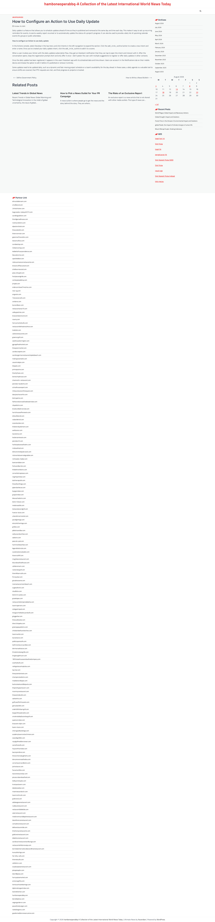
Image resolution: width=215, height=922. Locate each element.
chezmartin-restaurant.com (21, 380)
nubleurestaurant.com (19, 806)
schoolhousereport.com (20, 387)
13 (177, 89)
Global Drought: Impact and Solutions (167, 117)
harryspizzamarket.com (20, 877)
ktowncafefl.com (17, 555)
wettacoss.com (17, 430)
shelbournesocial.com (19, 269)
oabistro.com (16, 537)
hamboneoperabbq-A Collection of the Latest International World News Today (107, 4)
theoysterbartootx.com (19, 673)
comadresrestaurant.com (20, 824)
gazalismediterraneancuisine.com (23, 913)
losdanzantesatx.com (19, 437)
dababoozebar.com (18, 788)
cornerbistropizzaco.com (20, 473)
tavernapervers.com (19, 605)
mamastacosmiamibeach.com (22, 584)
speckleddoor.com (18, 258)
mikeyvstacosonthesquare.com (22, 391)
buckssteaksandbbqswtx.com (22, 684)
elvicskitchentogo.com (19, 523)
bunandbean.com (18, 305)
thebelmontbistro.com (19, 469)
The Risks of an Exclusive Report (125, 93)
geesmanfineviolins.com (20, 237)
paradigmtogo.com (18, 519)
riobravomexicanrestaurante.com (23, 262)
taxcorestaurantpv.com (20, 773)
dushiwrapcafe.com (18, 480)
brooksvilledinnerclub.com (20, 409)
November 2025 (160, 59)
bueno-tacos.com (18, 727)
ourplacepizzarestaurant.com (21, 866)
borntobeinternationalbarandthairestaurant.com (28, 849)
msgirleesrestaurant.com (20, 559)
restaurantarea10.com (19, 308)
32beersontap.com (18, 248)
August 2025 (159, 71)
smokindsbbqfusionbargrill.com (22, 716)
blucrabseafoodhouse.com (20, 562)
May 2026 (158, 35)
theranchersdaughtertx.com (21, 756)
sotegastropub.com (18, 609)
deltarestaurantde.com (19, 827)
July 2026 (158, 27)
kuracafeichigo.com (18, 852)
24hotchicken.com (18, 208)
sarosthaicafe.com (18, 745)
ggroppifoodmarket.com (20, 344)
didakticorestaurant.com (20, 838)
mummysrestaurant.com (20, 691)
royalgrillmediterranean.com (21, 741)
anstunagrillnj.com (18, 881)
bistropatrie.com (17, 398)
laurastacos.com (17, 638)
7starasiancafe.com (18, 298)
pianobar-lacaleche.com (20, 384)
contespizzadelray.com (19, 280)
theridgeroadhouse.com (20, 219)
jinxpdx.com (16, 283)
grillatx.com (16, 527)
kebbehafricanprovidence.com (22, 251)
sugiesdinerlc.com (18, 587)
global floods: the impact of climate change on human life (173, 125)
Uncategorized (17, 17)
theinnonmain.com (18, 233)
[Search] (200, 11)
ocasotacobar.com (18, 423)
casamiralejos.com (18, 362)
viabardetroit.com (18, 419)
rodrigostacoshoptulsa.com (21, 666)
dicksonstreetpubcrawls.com (21, 451)
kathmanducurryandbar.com (21, 645)
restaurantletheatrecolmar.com (22, 326)
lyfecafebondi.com (18, 416)
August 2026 (159, 23)
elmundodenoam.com (19, 201)
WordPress (161, 919)
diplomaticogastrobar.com (20, 888)
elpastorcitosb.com (18, 226)
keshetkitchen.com (18, 891)
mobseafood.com (18, 448)
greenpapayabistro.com (20, 627)
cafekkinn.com (17, 863)
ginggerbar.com (17, 616)
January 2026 (159, 51)
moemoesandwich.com (20, 791)
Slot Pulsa (159, 144)
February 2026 (160, 47)
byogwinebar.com (18, 491)
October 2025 (159, 63)
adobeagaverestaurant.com (21, 802)
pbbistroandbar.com (18, 530)
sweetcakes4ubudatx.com (20, 552)
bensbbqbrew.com (18, 899)
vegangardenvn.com (19, 902)
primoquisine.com (18, 369)
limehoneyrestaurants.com (21, 831)
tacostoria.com (17, 434)
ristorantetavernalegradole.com (22, 455)
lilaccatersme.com (18, 255)
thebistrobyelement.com (20, 426)
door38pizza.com (17, 874)
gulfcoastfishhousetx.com (20, 702)
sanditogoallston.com (19, 215)
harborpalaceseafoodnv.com (21, 444)
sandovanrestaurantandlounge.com (24, 841)
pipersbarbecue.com (18, 487)
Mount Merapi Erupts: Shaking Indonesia (168, 129)
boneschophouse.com (19, 376)
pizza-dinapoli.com (18, 273)
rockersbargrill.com (18, 570)
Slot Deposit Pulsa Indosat (165, 176)
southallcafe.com (18, 663)
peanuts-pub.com (18, 541)
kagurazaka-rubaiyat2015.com (22, 212)
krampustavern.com (19, 784)
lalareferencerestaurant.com (21, 820)
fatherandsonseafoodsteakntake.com (24, 401)
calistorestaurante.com (20, 333)
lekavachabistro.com (19, 498)
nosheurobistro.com (19, 223)
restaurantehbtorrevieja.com (21, 845)
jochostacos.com (17, 766)
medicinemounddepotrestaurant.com (24, 816)
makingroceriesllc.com (19, 358)
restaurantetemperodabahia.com (23, 602)
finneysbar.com (17, 577)
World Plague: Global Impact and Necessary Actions (171, 113)
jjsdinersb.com (17, 798)
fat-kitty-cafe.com (18, 856)
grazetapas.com (17, 598)
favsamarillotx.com (18, 770)
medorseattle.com (18, 505)
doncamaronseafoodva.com (21, 759)
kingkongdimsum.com (19, 655)
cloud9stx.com (17, 591)
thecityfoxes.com (18, 373)
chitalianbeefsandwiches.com (22, 630)
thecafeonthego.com (19, 484)
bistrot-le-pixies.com (19, 595)
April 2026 (158, 39)
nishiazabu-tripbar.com (19, 459)
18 (163, 92)
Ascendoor (142, 919)
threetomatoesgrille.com (20, 652)
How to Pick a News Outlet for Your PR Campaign (80, 95)
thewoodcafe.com (18, 230)
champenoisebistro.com (20, 677)
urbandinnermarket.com (20, 516)
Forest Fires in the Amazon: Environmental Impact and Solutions (176, 121)
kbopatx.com (16, 366)
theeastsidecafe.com (19, 695)
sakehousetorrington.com (20, 341)
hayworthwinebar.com (19, 748)
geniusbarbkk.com (18, 705)
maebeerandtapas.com (19, 680)
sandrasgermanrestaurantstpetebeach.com (26, 355)
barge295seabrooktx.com (20, 713)
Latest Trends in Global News (27, 93)
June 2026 (158, 31)
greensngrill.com (17, 337)
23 (197, 92)
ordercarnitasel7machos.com (22, 287)
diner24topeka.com (18, 623)
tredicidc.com (16, 330)
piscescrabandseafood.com (21, 777)
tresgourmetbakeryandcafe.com (22, 612)
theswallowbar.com (18, 620)
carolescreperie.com (18, 351)
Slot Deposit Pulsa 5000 (164, 160)
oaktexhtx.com (17, 698)
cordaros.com (16, 301)
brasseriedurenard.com (20, 316)
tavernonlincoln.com (19, 795)
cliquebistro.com (17, 405)
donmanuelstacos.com (19, 648)
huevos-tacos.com (18, 512)
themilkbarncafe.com (19, 573)
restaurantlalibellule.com (20, 809)
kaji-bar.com (16, 670)
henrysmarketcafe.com (20, 323)
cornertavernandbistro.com (21, 763)
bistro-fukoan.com (18, 502)
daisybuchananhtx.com (20, 394)
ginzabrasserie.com (18, 580)
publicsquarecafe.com (19, 641)
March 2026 (159, 43)
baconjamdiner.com (18, 752)
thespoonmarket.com (19, 348)
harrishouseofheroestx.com (21, 412)
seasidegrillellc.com (18, 738)
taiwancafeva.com (18, 240)
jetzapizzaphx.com (18, 870)
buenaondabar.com (18, 462)
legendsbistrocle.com (19, 548)
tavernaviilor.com (18, 634)
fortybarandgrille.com (19, 276)
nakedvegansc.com (18, 909)
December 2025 (160, 55)
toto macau (159, 181)
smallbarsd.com (17, 205)
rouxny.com (16, 319)
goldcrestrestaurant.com (20, 834)
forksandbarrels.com (19, 466)
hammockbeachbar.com (20, 544)
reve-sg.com (16, 291)
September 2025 (160, 67)
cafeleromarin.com (18, 566)
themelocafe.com (18, 859)
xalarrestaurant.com (19, 813)
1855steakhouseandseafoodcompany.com (26, 659)
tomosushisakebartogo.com (21, 884)
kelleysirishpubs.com (19, 781)
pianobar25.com (17, 441)
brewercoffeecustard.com (20, 265)
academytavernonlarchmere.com (23, 734)
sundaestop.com (17, 244)
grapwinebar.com (18, 494)
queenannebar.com (18, 720)
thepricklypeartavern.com (20, 688)
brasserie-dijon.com (18, 723)
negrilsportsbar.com (18, 477)
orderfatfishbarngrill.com (20, 709)
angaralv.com (16, 294)
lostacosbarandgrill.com (20, 509)
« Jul (157, 104)
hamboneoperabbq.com (20, 895)
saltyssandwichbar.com (20, 534)
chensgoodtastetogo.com (20, 731)
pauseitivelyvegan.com (19, 906)
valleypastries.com (18, 312)
